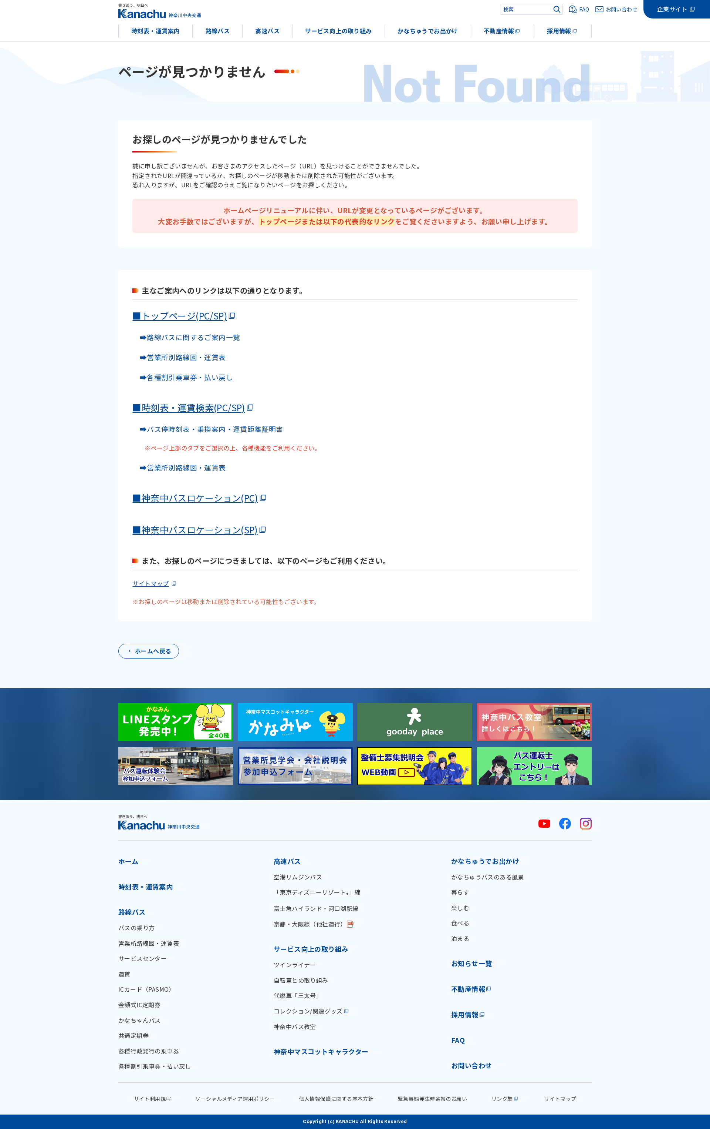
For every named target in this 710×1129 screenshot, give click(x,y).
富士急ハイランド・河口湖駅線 (316, 908)
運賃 (124, 973)
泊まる (460, 938)
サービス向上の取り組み (338, 30)
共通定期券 (133, 1035)
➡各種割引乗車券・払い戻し (182, 377)
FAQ (458, 1040)
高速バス (267, 30)
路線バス (218, 30)
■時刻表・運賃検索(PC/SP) (188, 407)
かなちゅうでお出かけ (428, 30)
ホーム (128, 861)
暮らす (460, 892)
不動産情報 (499, 30)
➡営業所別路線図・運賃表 (179, 357)
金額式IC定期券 (139, 1004)
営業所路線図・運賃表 (148, 943)
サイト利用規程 (152, 1098)
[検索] (556, 9)
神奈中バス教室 (295, 1026)
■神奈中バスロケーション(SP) (194, 529)
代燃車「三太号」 (298, 995)
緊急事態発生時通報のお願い (432, 1098)
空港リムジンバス (298, 876)
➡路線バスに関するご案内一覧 (186, 337)
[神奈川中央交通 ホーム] (159, 822)
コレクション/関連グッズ (308, 1010)
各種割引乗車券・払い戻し (154, 1066)
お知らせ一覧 (471, 963)
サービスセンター (142, 958)
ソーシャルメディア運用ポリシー (235, 1098)
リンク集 (502, 1098)
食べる (460, 922)
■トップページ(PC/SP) (179, 315)
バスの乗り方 (136, 927)
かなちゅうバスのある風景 (487, 876)
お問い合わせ (471, 1065)
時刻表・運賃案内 (155, 30)
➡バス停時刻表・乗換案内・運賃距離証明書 (211, 429)
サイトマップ (150, 583)
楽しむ (460, 907)
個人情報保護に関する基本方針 (336, 1098)
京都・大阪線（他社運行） (310, 923)
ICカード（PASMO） (146, 989)
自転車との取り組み (301, 980)
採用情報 (559, 30)
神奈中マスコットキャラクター (321, 1051)
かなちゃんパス (139, 1020)
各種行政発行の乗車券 (148, 1050)
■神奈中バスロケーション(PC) (195, 497)
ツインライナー (295, 964)
